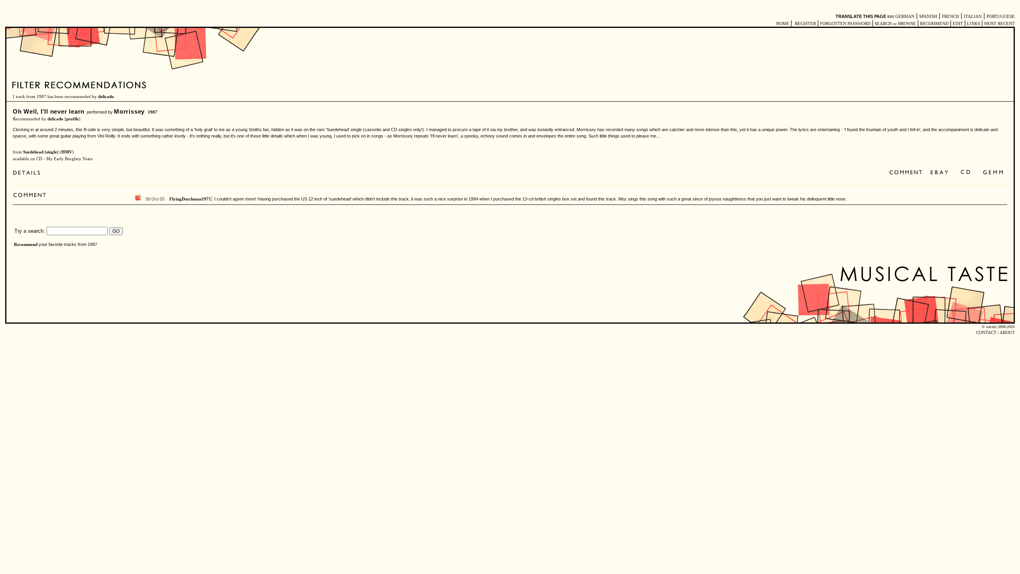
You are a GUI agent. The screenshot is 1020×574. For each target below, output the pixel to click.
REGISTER (805, 24)
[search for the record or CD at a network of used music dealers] (993, 172)
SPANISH (928, 16)
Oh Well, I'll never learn (48, 111)
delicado (106, 96)
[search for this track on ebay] (939, 172)
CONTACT (986, 332)
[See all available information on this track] (28, 173)
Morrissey (129, 111)
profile (72, 119)
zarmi (991, 326)
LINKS (973, 24)
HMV (66, 152)
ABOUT (1007, 332)
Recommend (25, 244)
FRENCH (950, 16)
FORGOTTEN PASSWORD (845, 24)
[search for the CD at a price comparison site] (966, 172)
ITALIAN (973, 16)
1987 (152, 112)
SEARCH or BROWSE (895, 24)
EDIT (957, 24)
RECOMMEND (934, 24)
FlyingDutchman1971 (190, 199)
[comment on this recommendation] (907, 172)
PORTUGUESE (1001, 16)
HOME (782, 24)
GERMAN (904, 16)
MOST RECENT (999, 24)
